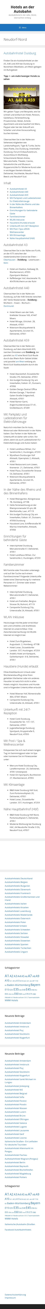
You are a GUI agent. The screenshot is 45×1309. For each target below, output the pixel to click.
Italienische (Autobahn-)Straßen (20, 1224)
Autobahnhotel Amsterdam (18, 1023)
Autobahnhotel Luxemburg (18, 911)
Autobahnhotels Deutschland (19, 878)
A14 (21, 981)
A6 (26, 976)
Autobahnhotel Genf (14, 1134)
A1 (7, 975)
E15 (7, 989)
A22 (25, 981)
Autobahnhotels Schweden (17, 929)
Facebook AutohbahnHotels (18, 1229)
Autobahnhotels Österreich (17, 918)
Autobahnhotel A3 (18, 188)
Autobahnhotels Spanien (16, 944)
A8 (33, 976)
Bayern (35, 985)
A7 (30, 976)
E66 (24, 994)
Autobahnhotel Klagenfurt (17, 1037)
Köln (6, 262)
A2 (11, 976)
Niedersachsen (18, 997)
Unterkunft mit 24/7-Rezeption (24, 225)
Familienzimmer (17, 216)
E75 (30, 994)
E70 (27, 994)
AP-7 (34, 981)
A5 (22, 976)
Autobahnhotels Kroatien (17, 907)
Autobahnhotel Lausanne (17, 1130)
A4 (19, 976)
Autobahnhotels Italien (16, 903)
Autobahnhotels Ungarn (16, 951)
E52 (36, 990)
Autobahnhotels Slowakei (17, 937)
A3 (16, 355)
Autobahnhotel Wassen (16, 1108)
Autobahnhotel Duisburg (20, 53)
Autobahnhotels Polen (15, 922)
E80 (34, 994)
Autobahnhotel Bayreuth (16, 1166)
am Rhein (20, 361)
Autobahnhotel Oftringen (17, 1119)
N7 (12, 997)
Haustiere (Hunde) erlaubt (22, 222)
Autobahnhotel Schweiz (16, 925)
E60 (16, 993)
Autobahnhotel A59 (19, 195)
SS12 (26, 997)
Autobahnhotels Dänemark (17, 889)
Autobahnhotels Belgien (16, 882)
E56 (10, 994)
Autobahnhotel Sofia (14, 1097)
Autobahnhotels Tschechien (18, 948)
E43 (23, 989)
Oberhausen (9, 259)
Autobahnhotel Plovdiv (15, 1104)
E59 (13, 994)
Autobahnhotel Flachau (16, 1155)
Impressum (10, 1297)
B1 (37, 981)
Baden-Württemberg (18, 985)
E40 (20, 990)
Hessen (8, 997)
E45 (28, 989)
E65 (20, 994)
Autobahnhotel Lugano (16, 1126)
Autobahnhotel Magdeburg (18, 1173)
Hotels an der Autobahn (22, 9)
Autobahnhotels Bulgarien (17, 885)
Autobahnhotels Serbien (16, 933)
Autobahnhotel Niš (14, 1089)
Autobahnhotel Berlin (15, 1162)
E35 (16, 989)
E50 (32, 990)
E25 (11, 989)
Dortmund (9, 306)
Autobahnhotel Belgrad (16, 1093)
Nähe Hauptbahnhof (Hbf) (22, 238)
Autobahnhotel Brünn (15, 1115)
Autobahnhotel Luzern (15, 1111)
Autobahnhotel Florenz (16, 1100)
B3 (6, 985)
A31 (28, 981)
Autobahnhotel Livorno (16, 1137)
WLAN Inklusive (17, 219)
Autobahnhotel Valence (16, 1123)
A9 (37, 976)
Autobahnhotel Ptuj (14, 1030)
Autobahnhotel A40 (19, 191)
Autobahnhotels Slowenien (17, 940)
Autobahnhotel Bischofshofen (19, 1169)
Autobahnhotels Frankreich (18, 893)
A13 (18, 980)
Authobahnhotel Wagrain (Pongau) (21, 1158)
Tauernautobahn (33, 997)
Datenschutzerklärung (15, 1294)
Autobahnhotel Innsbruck (17, 1026)
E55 (6, 994)
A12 (14, 981)
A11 (11, 981)
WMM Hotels (11, 1000)
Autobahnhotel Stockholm (17, 1034)
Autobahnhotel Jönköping (17, 1086)
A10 (7, 980)
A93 (31, 981)
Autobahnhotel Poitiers (16, 1177)
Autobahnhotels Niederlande (18, 914)
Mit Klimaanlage (17, 235)
